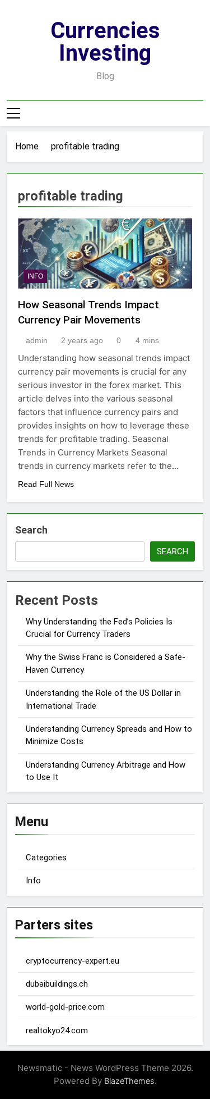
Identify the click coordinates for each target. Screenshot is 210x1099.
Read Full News (46, 484)
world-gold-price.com (65, 1007)
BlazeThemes (129, 1081)
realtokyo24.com (57, 1030)
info (35, 276)
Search (31, 530)
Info (33, 880)
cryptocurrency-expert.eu (72, 961)
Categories (46, 857)
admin (37, 340)
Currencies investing (105, 41)
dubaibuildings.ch (57, 984)
